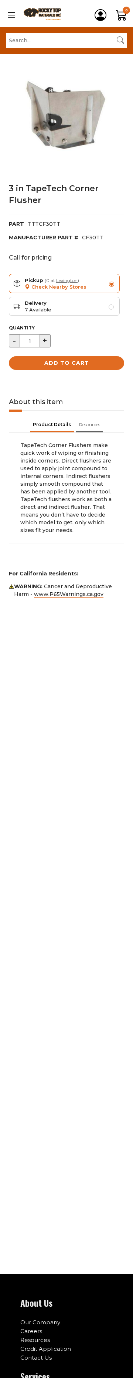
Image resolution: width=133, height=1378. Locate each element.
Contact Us (36, 1357)
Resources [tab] (89, 424)
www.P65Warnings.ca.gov (68, 594)
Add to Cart (66, 363)
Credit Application (45, 1348)
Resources (35, 1339)
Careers (31, 1331)
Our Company (40, 1322)
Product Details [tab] (52, 424)
